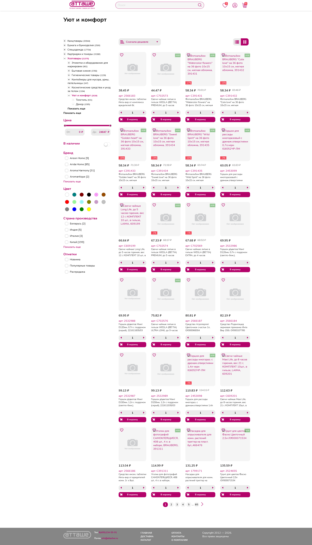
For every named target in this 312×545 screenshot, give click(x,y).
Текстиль (84, 100)
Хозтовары (78, 58)
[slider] (65, 125)
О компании (179, 540)
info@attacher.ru (110, 538)
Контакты (177, 536)
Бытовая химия (84, 71)
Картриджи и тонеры (83, 54)
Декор (83, 104)
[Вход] (235, 5)
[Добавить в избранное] (122, 55)
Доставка (147, 536)
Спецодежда (79, 49)
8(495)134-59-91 (108, 532)
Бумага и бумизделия (83, 45)
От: (68, 132)
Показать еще (76, 108)
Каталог (146, 540)
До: (95, 132)
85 (196, 504)
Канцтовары (78, 41)
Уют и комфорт (84, 95)
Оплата (176, 532)
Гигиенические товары (89, 75)
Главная (146, 532)
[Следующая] (202, 504)
